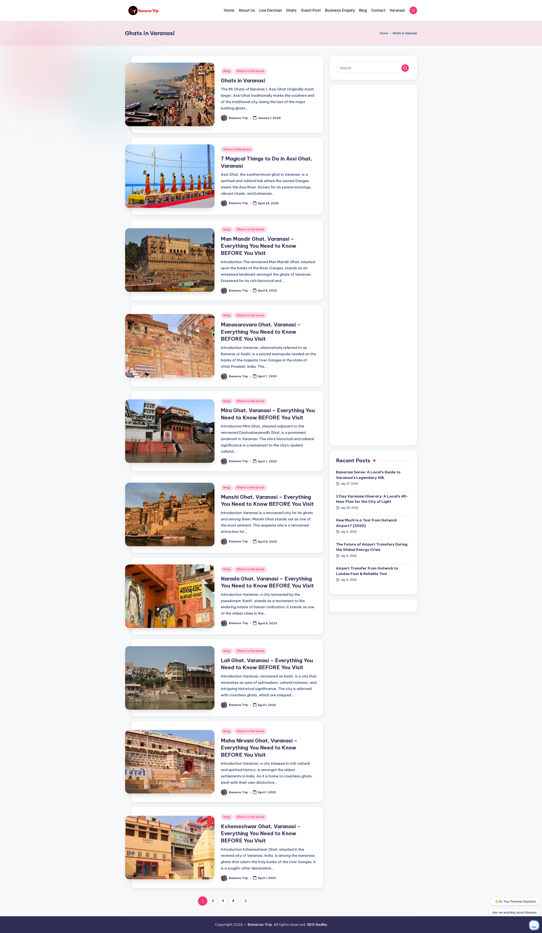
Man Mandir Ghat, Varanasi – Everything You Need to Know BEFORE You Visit (258, 246)
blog (226, 71)
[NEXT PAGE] (245, 901)
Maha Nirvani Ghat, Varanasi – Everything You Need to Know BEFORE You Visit (259, 747)
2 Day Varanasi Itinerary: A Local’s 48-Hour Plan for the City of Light (372, 499)
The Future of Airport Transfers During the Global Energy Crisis (372, 547)
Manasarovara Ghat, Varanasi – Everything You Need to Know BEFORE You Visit (261, 331)
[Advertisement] (373, 265)
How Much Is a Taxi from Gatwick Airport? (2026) (366, 523)
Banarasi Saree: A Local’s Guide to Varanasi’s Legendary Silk (368, 475)
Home (384, 33)
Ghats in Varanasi (250, 71)
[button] (245, 901)
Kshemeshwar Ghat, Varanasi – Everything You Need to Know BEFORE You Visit (261, 833)
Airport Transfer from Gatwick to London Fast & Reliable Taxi (367, 571)
